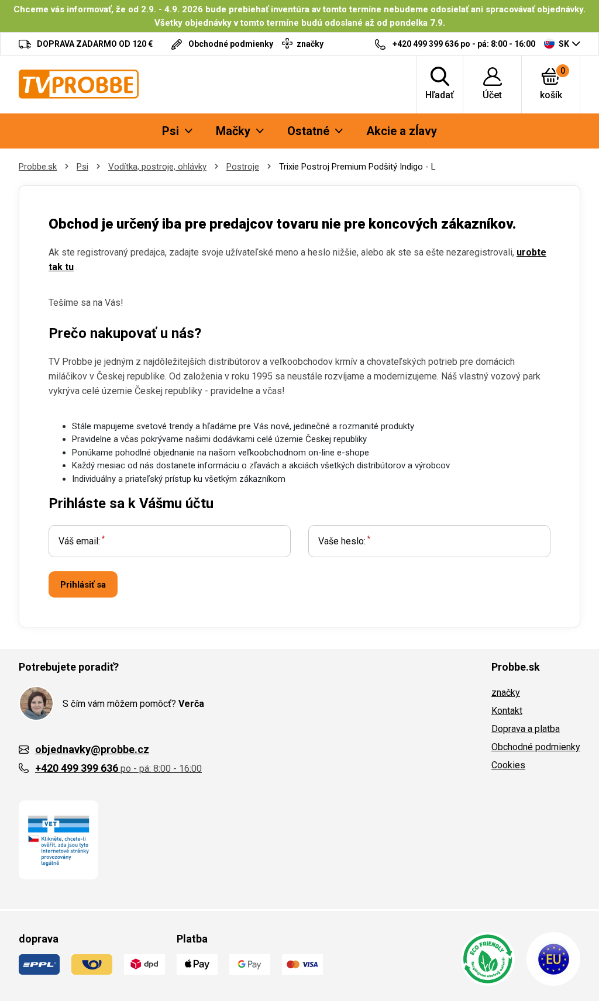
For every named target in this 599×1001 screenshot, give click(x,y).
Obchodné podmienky (535, 747)
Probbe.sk (38, 166)
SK (564, 44)
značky (505, 692)
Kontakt (506, 710)
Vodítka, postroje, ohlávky (157, 166)
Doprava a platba (525, 728)
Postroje (242, 166)
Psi (82, 166)
